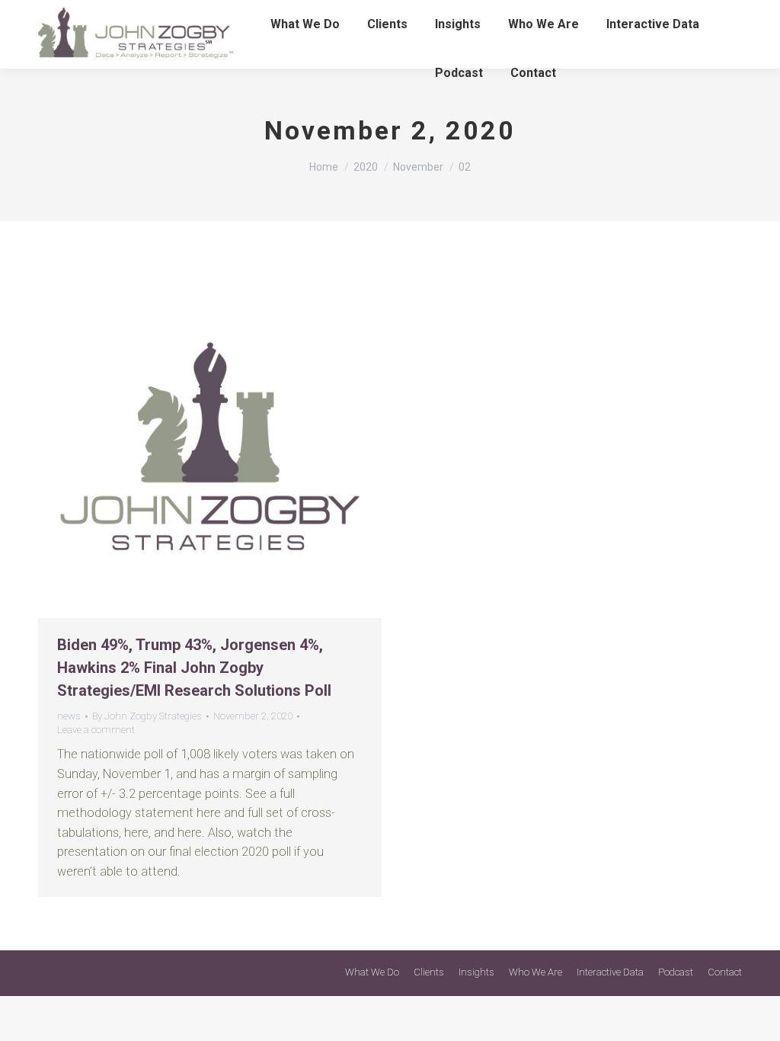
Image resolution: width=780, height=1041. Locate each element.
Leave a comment (96, 729)
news (69, 716)
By (147, 716)
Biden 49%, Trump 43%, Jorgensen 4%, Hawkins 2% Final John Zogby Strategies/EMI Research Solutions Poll (194, 668)
